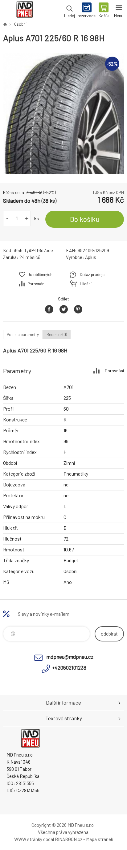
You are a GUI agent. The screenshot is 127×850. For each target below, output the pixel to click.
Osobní (20, 24)
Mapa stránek (99, 839)
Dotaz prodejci (92, 274)
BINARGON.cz (68, 839)
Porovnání (36, 283)
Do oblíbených (39, 274)
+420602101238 (69, 667)
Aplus (90, 257)
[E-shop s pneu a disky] (5, 24)
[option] (63, 113)
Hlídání (86, 283)
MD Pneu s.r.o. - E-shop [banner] (24, 11)
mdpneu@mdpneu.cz (69, 657)
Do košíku (85, 219)
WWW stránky (28, 839)
